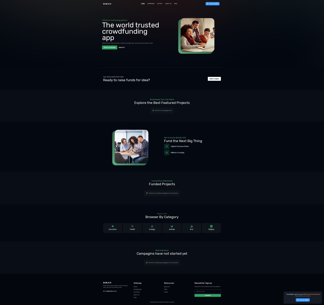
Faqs (135, 297)
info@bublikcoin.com (111, 291)
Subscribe (207, 295)
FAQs (175, 3)
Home (143, 3)
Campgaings (137, 289)
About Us (168, 3)
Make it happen (214, 79)
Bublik (166, 292)
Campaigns (150, 3)
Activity (160, 3)
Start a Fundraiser (109, 47)
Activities (137, 292)
